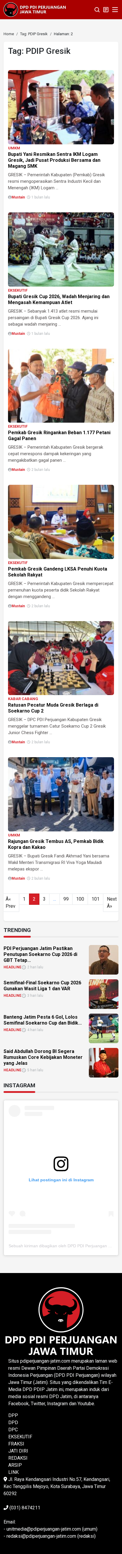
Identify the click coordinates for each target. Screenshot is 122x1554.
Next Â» (112, 902)
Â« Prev (10, 902)
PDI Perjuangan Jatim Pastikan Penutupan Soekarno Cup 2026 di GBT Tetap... (40, 954)
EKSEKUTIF (18, 290)
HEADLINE (12, 967)
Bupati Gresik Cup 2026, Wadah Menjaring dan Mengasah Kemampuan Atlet (59, 299)
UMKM (14, 148)
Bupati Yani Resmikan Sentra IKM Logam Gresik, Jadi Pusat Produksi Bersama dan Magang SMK (54, 160)
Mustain (18, 197)
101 (95, 899)
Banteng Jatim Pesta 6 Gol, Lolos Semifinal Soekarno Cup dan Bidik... (43, 1020)
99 (66, 899)
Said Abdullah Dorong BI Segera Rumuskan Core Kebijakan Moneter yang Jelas (43, 1057)
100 (80, 899)
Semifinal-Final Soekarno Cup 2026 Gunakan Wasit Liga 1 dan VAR (42, 985)
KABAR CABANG (23, 699)
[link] (61, 107)
